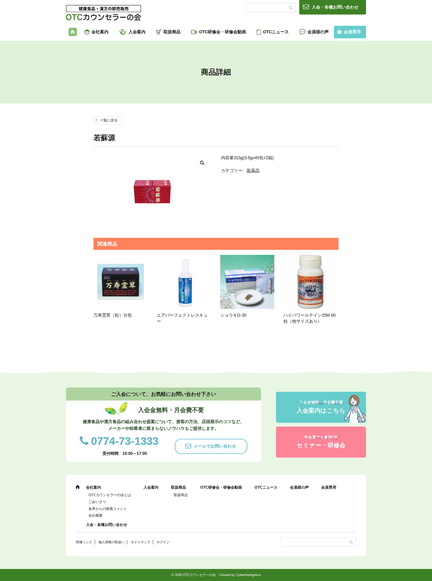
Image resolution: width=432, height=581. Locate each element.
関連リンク (84, 542)
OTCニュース (276, 32)
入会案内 (137, 32)
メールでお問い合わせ (215, 446)
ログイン (163, 542)
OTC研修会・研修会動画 (222, 32)
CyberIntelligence (248, 575)
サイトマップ (140, 542)
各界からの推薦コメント (107, 509)
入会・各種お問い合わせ (335, 7)
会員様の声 (318, 32)
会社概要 (95, 515)
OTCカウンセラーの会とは (109, 495)
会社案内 (100, 32)
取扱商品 (172, 32)
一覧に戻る (109, 120)
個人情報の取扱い (111, 542)
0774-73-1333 (124, 441)
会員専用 (352, 32)
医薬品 (253, 170)
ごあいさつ (97, 502)
